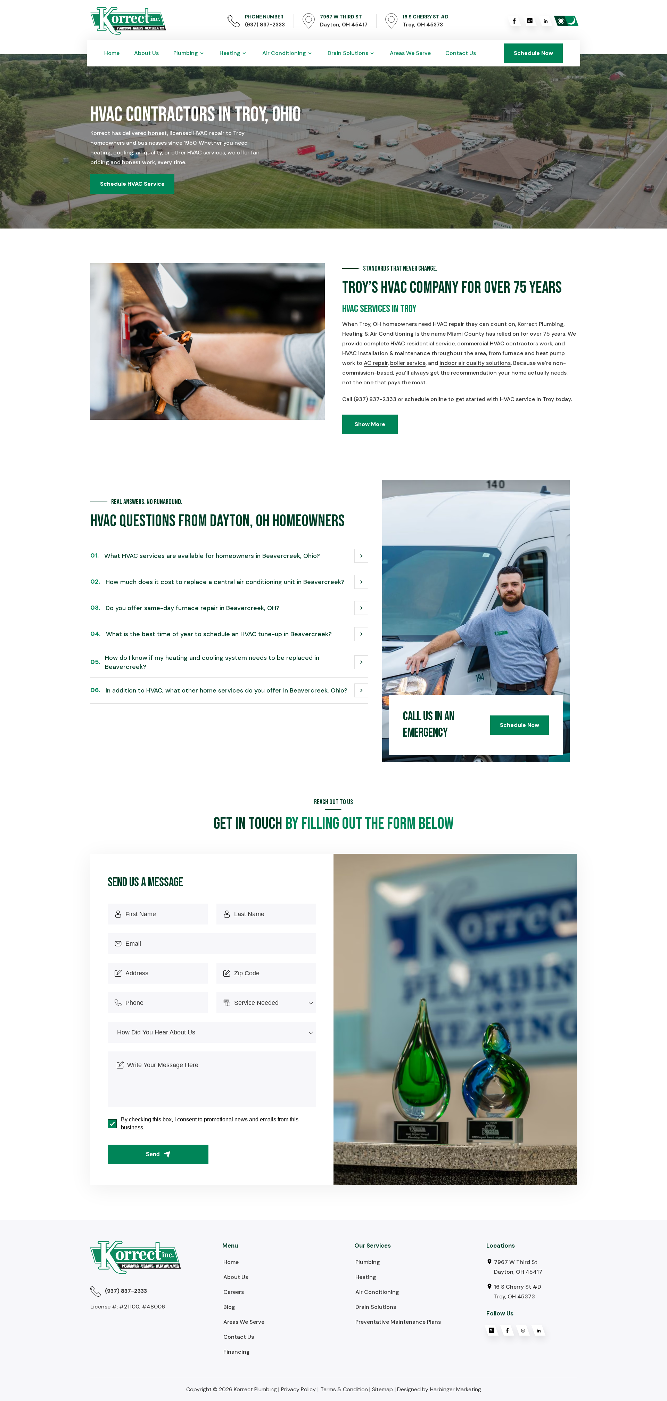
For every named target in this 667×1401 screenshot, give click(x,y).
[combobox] (266, 1002)
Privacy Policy (298, 1389)
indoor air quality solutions (475, 363)
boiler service (408, 363)
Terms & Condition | (345, 1389)
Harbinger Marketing (455, 1389)
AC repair (376, 363)
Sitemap (382, 1389)
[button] (189, 53)
